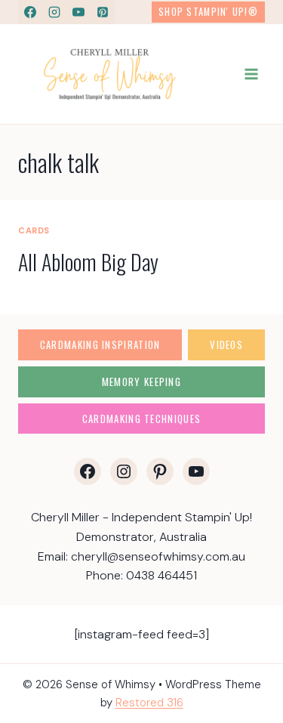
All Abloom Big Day (88, 261)
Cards (34, 230)
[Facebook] (30, 12)
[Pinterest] (103, 12)
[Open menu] (251, 73)
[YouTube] (78, 12)
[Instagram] (54, 12)
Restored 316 (149, 702)
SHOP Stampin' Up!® (208, 12)
